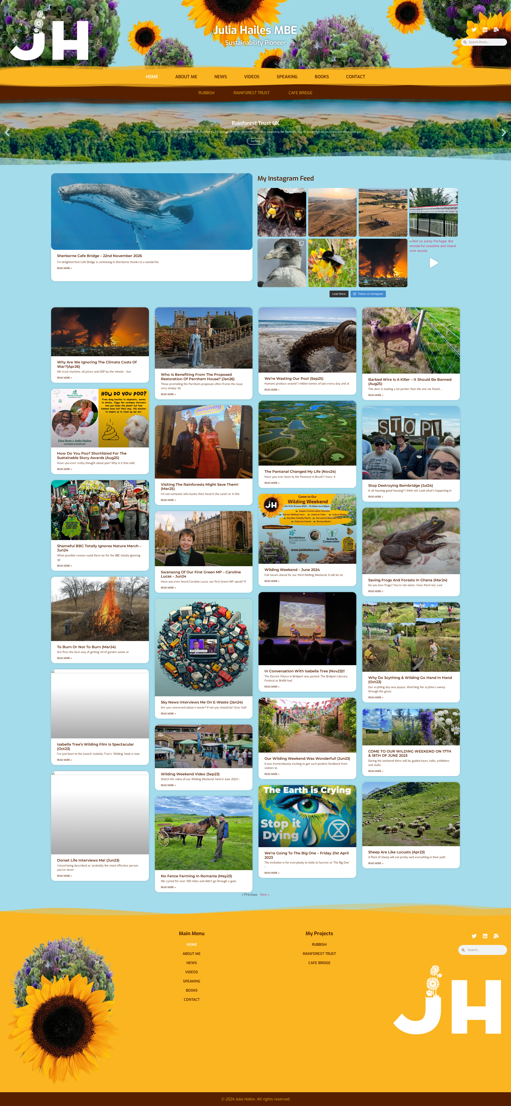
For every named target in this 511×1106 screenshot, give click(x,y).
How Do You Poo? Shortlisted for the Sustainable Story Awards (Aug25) (92, 455)
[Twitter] (474, 30)
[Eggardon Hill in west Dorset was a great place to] (383, 212)
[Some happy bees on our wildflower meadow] (332, 263)
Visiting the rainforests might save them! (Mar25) (199, 486)
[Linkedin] (485, 30)
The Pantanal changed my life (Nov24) (300, 471)
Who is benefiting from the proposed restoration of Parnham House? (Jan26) (198, 376)
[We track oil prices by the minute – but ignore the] (383, 263)
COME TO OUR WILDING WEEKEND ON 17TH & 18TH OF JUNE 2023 (409, 753)
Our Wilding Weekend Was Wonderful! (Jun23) (307, 758)
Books (322, 77)
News (220, 77)
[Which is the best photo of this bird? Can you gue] (281, 263)
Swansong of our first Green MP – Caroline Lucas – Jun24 (201, 574)
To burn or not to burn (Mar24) (86, 647)
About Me (186, 77)
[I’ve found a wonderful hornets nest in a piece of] (281, 212)
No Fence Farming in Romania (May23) (196, 876)
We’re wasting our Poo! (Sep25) (293, 378)
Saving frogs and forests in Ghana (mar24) (407, 580)
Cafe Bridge (301, 93)
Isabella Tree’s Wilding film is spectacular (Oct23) (95, 746)
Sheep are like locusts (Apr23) (396, 852)
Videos (251, 77)
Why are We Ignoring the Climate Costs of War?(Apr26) (97, 364)
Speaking (287, 77)
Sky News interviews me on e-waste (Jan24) (202, 702)
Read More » (64, 268)
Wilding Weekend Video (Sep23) (190, 774)
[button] (7, 132)
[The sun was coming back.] (332, 212)
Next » (265, 894)
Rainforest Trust (252, 93)
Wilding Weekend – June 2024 (292, 570)
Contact (355, 77)
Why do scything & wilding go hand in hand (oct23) (410, 680)
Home (152, 77)
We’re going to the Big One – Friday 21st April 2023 (306, 855)
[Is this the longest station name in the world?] (433, 212)
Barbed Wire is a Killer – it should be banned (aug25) (410, 381)
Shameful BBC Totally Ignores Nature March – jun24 (99, 548)
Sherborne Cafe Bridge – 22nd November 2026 (99, 256)
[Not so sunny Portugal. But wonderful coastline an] (433, 263)
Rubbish (206, 93)
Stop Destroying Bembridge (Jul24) (400, 485)
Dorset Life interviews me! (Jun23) (88, 860)
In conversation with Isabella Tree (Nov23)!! (304, 671)
